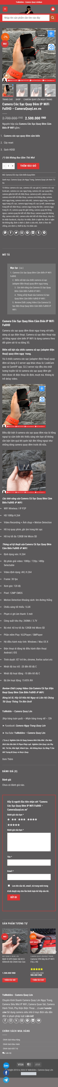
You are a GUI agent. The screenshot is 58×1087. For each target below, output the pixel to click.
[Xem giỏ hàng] (52, 9)
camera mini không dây (36, 197)
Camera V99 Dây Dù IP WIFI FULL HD (42, 960)
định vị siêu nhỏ (32, 223)
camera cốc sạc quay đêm (42, 191)
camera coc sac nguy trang (20, 191)
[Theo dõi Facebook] (5, 1020)
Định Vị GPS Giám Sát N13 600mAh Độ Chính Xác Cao (13, 960)
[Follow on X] (16, 1020)
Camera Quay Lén (45, 1070)
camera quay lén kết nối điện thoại (21, 213)
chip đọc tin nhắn (24, 219)
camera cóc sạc (16, 188)
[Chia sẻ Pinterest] (27, 232)
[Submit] (52, 18)
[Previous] (7, 55)
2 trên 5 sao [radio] (13, 820)
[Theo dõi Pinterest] (27, 1020)
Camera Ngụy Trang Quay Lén (30, 725)
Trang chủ (7, 99)
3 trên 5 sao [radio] (21, 820)
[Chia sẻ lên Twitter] (16, 232)
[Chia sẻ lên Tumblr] (38, 232)
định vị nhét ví (19, 223)
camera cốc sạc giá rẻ (32, 188)
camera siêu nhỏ (12, 216)
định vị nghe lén (38, 219)
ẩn (21, 268)
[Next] (51, 55)
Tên (9, 857)
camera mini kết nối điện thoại (14, 197)
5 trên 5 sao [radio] (13, 825)
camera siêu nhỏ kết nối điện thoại (33, 216)
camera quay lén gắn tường (22, 210)
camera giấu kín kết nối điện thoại (15, 194)
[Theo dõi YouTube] (38, 1020)
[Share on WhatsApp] (5, 232)
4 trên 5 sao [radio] (31, 820)
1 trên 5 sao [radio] (8, 820)
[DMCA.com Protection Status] (28, 1073)
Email (10, 871)
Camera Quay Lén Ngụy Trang (38, 99)
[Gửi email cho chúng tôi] (21, 1020)
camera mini (46, 194)
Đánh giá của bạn (15, 814)
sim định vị (12, 226)
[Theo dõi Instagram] (10, 1020)
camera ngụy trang (40, 200)
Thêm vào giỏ (28, 165)
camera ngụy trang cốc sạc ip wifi (31, 203)
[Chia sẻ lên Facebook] (10, 232)
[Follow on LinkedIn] (33, 1020)
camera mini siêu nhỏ (23, 200)
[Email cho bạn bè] (21, 232)
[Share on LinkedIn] (33, 232)
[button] (5, 9)
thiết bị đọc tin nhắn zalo (27, 226)
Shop (18, 99)
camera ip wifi (35, 194)
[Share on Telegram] (44, 232)
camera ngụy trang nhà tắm (32, 207)
